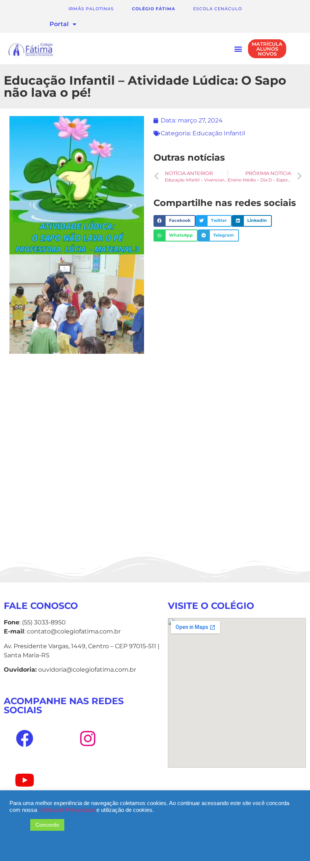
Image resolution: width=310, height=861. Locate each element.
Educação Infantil (218, 133)
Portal (59, 24)
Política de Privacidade (67, 810)
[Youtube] (24, 780)
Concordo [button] (47, 825)
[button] (238, 48)
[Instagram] (87, 738)
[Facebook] (24, 738)
